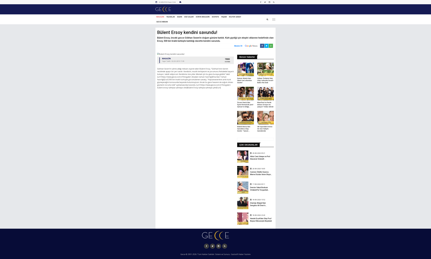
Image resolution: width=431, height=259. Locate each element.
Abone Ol (238, 46)
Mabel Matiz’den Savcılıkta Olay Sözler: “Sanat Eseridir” (243, 129)
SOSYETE (215, 17)
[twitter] (265, 2)
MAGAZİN (160, 17)
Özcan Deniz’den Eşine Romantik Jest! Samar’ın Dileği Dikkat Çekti (245, 104)
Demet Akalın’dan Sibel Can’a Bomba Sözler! (244, 80)
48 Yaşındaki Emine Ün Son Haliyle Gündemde (264, 129)
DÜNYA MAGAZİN (203, 17)
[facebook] (260, 2)
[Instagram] (269, 2)
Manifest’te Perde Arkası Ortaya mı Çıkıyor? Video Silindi (265, 104)
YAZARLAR (170, 17)
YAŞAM (224, 17)
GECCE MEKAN (162, 22)
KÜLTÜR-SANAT (235, 17)
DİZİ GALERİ (189, 17)
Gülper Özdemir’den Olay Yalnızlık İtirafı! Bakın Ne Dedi (265, 80)
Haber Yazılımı (245, 254)
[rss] (274, 2)
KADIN (179, 17)
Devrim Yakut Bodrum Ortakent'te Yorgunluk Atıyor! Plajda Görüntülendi (261, 190)
